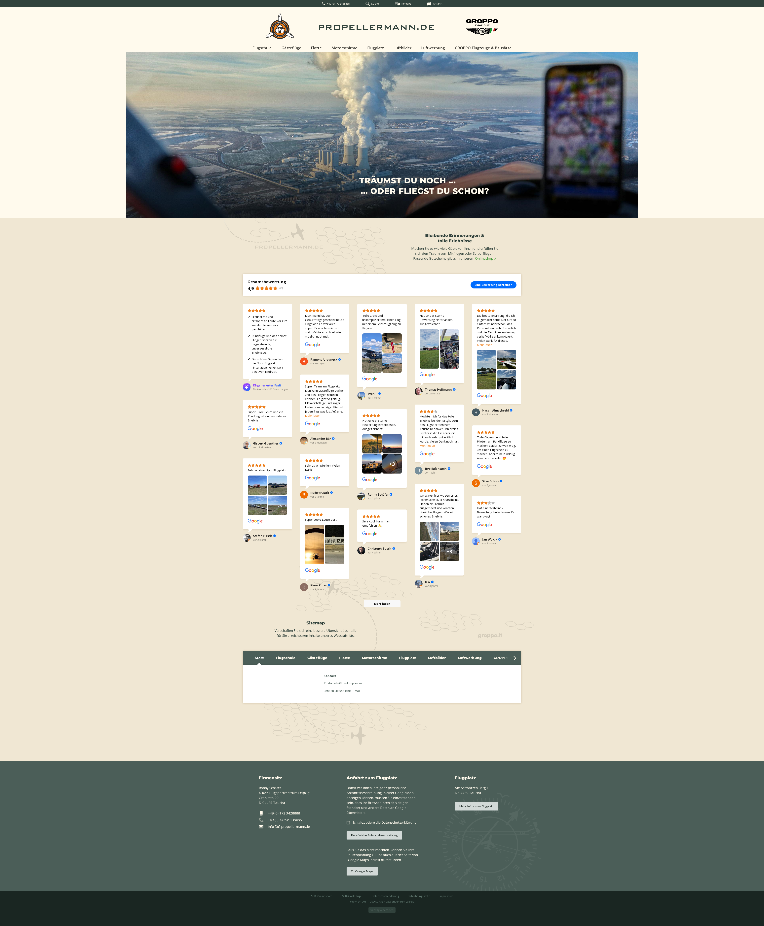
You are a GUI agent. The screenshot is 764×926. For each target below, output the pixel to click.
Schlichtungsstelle (419, 896)
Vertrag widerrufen (382, 910)
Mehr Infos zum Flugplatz (476, 806)
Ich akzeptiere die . (385, 822)
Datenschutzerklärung (385, 896)
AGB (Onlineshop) (321, 896)
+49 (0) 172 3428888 (338, 3)
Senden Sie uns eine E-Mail (342, 691)
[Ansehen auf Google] (312, 345)
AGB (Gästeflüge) (352, 896)
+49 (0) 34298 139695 (285, 819)
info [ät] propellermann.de (289, 826)
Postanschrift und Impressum (344, 683)
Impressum (446, 896)
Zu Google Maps (362, 871)
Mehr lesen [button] (484, 345)
